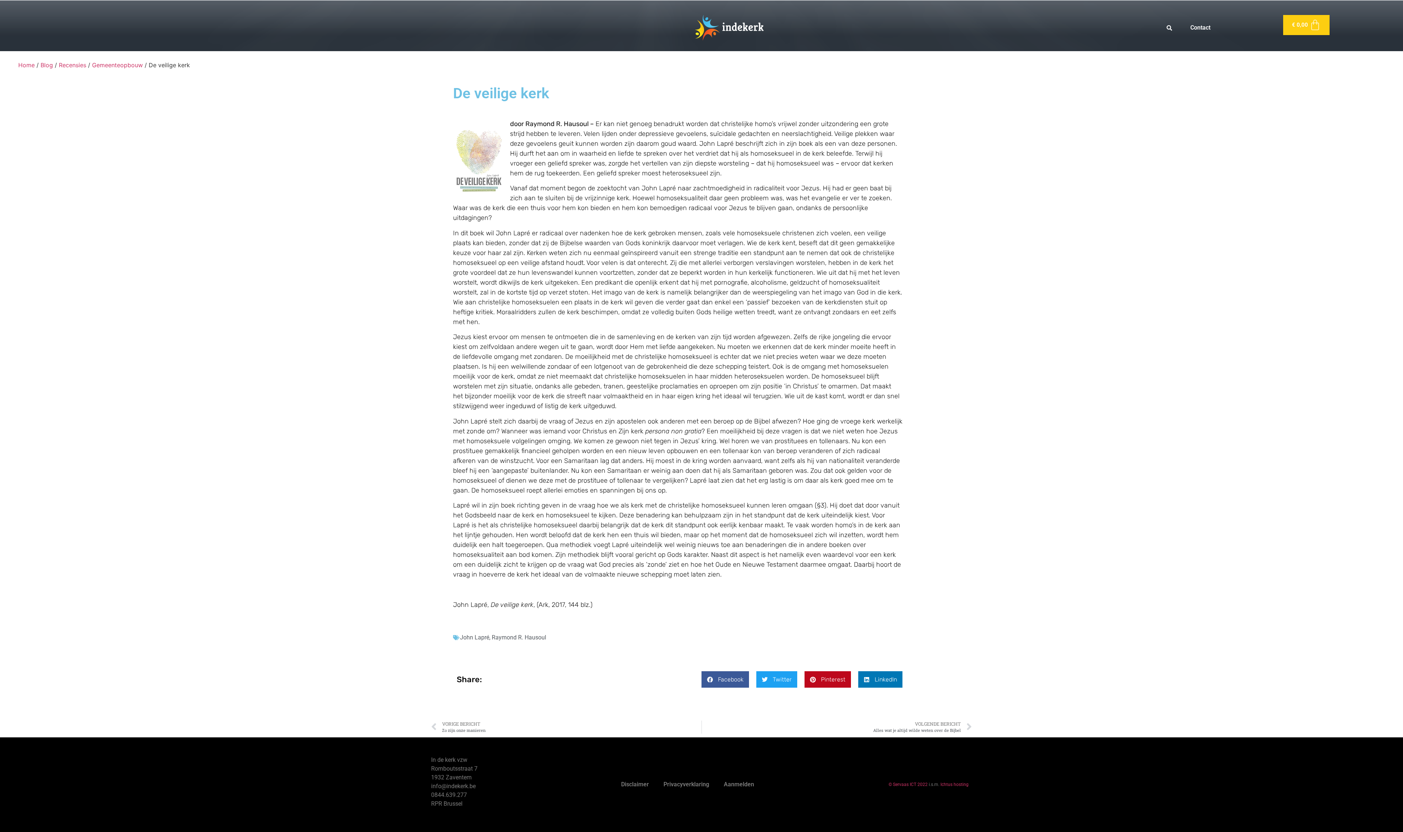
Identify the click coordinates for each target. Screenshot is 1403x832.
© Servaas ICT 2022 (908, 784)
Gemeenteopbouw (117, 65)
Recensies (72, 65)
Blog (47, 65)
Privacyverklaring (686, 784)
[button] (725, 679)
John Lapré (474, 637)
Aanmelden (739, 784)
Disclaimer (635, 784)
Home (26, 65)
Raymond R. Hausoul (519, 637)
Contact (1200, 27)
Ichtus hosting (954, 784)
